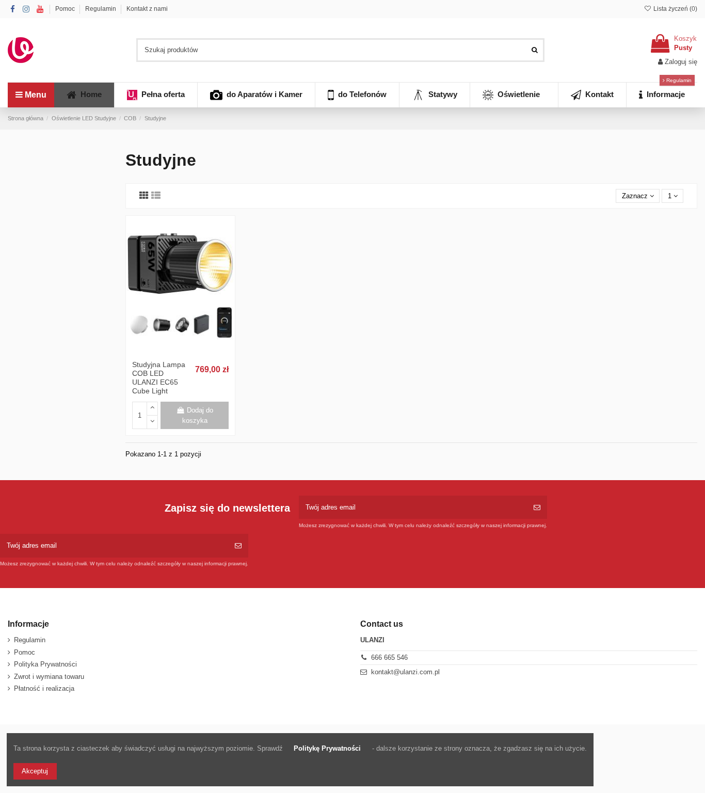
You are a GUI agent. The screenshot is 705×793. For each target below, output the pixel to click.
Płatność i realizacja (44, 688)
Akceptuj (35, 771)
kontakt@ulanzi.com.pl (405, 672)
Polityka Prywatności (45, 664)
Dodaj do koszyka (197, 415)
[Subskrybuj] (537, 507)
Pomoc (65, 8)
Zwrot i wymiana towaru (49, 676)
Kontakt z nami (147, 8)
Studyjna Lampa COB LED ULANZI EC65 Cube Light (158, 377)
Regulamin (101, 8)
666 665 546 (389, 657)
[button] (661, 95)
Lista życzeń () (674, 8)
